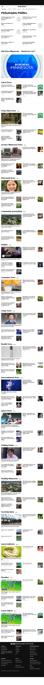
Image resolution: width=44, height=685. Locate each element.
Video (23, 9)
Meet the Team (33, 647)
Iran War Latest (4, 649)
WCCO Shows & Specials (31, 9)
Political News (4, 647)
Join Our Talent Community (35, 663)
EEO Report (3, 665)
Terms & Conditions (34, 654)
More (18, 111)
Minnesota (4, 9)
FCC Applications (4, 663)
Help (31, 665)
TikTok (17, 652)
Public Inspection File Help (6, 662)
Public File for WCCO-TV (6, 660)
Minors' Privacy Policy (20, 667)
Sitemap (31, 656)
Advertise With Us (33, 652)
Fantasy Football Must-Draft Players (6, 653)
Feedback (32, 667)
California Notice (19, 662)
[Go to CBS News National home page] (22, 6)
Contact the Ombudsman (35, 668)
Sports (19, 9)
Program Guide (33, 649)
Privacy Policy (18, 660)
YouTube (17, 647)
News (10, 9)
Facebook (17, 649)
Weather (14, 9)
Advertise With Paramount (35, 662)
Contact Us (32, 651)
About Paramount (33, 660)
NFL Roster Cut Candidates (6, 651)
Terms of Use (18, 665)
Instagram (17, 651)
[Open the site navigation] (8, 6)
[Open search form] (41, 6)
